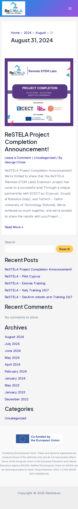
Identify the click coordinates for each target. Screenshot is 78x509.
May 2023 (12, 385)
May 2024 (12, 358)
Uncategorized (44, 158)
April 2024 (12, 364)
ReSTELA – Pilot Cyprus (22, 276)
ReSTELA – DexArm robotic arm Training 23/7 (38, 297)
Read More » (14, 227)
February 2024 (16, 371)
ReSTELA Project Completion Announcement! (27, 142)
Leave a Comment (18, 158)
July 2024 (12, 344)
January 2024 (15, 378)
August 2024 (14, 337)
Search (10, 242)
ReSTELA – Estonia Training (25, 283)
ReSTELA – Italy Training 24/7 (27, 290)
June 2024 (13, 351)
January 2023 (15, 392)
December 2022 (16, 399)
